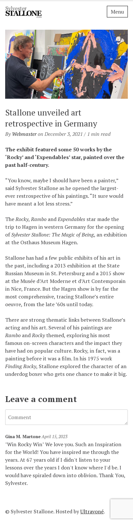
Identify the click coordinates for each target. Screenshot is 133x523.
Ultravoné (92, 511)
